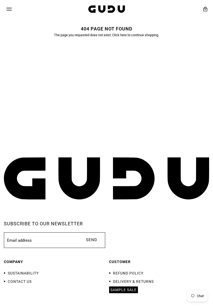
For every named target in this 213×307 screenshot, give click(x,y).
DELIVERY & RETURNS (133, 281)
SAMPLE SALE (123, 290)
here (123, 35)
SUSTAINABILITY (23, 273)
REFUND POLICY (128, 273)
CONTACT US (20, 281)
